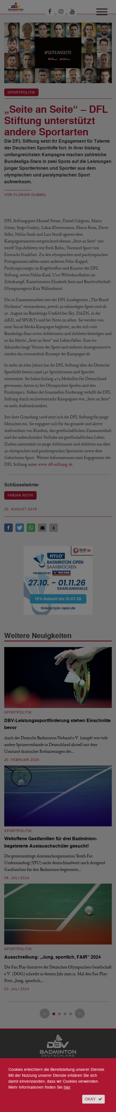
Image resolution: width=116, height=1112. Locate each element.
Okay (90, 1099)
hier (67, 1087)
